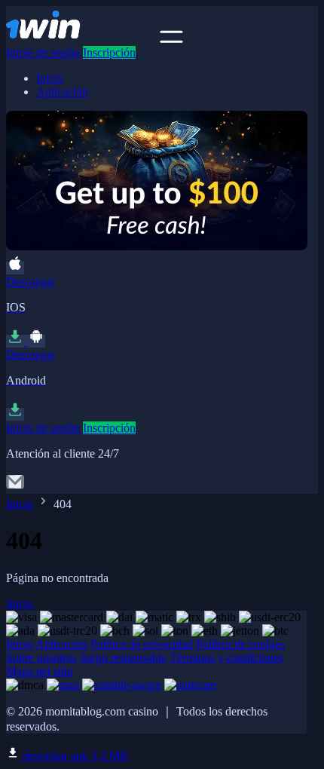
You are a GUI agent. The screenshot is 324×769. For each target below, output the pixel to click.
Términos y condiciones (226, 657)
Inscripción (109, 52)
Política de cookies (240, 644)
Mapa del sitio (39, 671)
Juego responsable (123, 657)
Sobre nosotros (41, 657)
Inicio (49, 78)
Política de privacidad (141, 644)
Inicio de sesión (43, 52)
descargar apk (74, 755)
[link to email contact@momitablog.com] (15, 486)
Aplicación (62, 91)
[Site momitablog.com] (81, 38)
